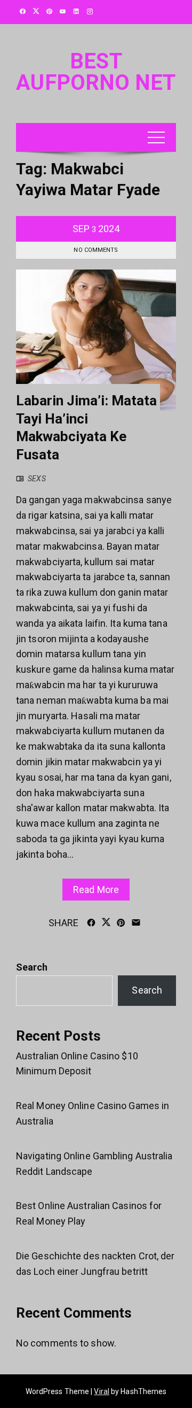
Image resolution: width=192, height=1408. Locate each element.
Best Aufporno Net (95, 72)
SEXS (36, 478)
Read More (96, 889)
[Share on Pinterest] (121, 922)
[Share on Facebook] (91, 922)
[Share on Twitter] (106, 922)
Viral (101, 1391)
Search (32, 967)
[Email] (136, 922)
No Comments (96, 250)
